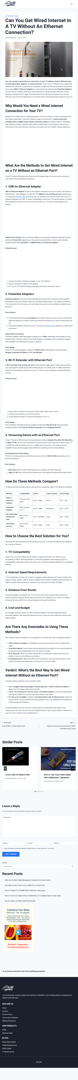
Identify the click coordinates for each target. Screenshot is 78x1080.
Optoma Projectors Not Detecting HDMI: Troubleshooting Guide (61, 726)
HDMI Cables (6, 1048)
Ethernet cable (21, 196)
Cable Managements (9, 1045)
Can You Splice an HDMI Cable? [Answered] (20, 901)
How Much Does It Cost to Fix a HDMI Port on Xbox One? (25, 885)
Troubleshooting (8, 1052)
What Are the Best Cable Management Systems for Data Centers (28, 880)
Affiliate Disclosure (9, 1021)
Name (6, 843)
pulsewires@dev (11, 38)
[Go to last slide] (5, 768)
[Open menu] (71, 3)
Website (56, 843)
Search (4, 862)
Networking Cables (12, 16)
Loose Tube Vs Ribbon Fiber (17, 774)
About (4, 1008)
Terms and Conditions (10, 1017)
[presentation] (19, 758)
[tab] (35, 791)
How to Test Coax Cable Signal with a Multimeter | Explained (57, 776)
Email (30, 843)
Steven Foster (49, 781)
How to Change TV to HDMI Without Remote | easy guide (25, 890)
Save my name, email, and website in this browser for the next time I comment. (29, 848)
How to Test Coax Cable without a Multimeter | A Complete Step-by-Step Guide (33, 896)
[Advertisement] (39, 144)
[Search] (72, 866)
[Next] (72, 768)
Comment (7, 817)
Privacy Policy (7, 1014)
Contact (5, 1011)
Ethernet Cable (7, 1033)
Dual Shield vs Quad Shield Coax (13, 724)
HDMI (4, 1030)
